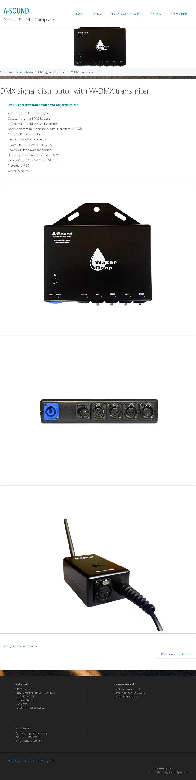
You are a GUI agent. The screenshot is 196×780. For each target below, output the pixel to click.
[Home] (1, 72)
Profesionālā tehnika (20, 72)
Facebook (27, 761)
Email (41, 761)
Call (53, 761)
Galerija (11, 761)
